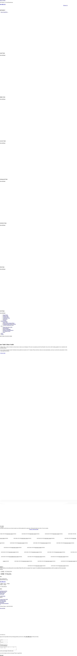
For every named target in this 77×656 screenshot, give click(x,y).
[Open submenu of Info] (2, 326)
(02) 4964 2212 (3, 4)
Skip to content (2, 0)
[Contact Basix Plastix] (56, 633)
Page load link (2, 608)
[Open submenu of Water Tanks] (7, 12)
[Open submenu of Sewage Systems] (7, 321)
